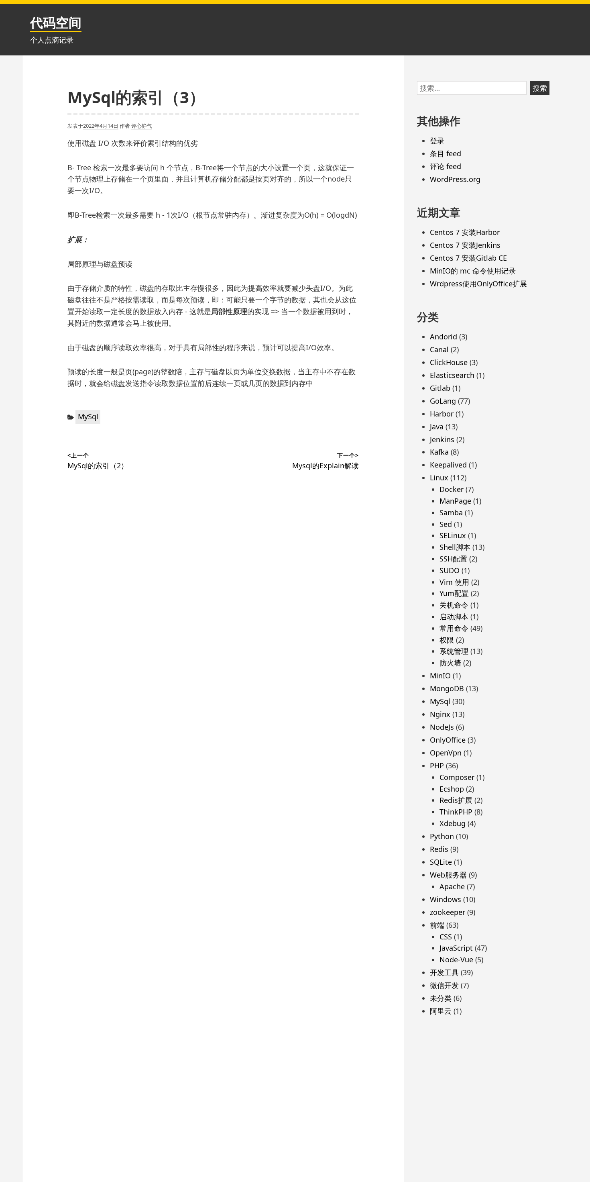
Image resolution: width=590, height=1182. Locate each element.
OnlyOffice (448, 740)
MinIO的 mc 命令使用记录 (473, 271)
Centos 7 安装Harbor (465, 232)
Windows (445, 899)
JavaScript (456, 948)
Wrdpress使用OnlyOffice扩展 (478, 283)
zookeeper (447, 912)
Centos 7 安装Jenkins (465, 245)
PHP (437, 765)
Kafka (439, 452)
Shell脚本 (454, 547)
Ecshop (451, 789)
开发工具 (444, 972)
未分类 (441, 998)
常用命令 (453, 628)
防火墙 (450, 663)
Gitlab (440, 388)
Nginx (440, 714)
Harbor (442, 413)
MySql (88, 416)
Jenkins (442, 439)
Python (442, 836)
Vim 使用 (454, 582)
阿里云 (441, 1011)
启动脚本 (453, 616)
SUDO (449, 570)
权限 (446, 640)
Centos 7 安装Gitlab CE (468, 258)
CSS (445, 936)
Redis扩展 (455, 800)
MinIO (440, 675)
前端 (437, 925)
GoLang (443, 401)
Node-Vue (456, 959)
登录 (437, 140)
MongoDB (447, 688)
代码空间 (55, 22)
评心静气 (141, 125)
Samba (451, 512)
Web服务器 (448, 875)
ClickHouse (449, 362)
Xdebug (452, 823)
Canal (439, 349)
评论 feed (445, 166)
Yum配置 (454, 593)
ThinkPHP (455, 812)
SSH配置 (453, 558)
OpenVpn (446, 752)
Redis (439, 849)
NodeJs (442, 727)
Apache (452, 886)
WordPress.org (455, 179)
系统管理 (453, 651)
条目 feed (445, 153)
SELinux (452, 535)
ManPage (455, 501)
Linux (439, 477)
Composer (456, 777)
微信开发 (444, 985)
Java (437, 426)
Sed (445, 524)
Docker (451, 489)
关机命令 (453, 605)
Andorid (443, 336)
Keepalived (448, 465)
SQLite (441, 862)
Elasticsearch (452, 375)
